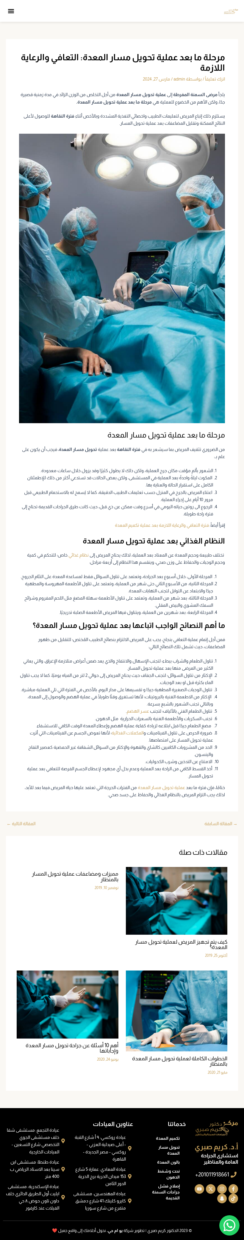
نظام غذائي (78, 555)
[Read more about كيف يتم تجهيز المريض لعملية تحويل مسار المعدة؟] (176, 900)
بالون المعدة (168, 1162)
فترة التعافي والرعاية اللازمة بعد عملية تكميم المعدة (162, 525)
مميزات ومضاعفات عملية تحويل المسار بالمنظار (75, 876)
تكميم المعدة (168, 1138)
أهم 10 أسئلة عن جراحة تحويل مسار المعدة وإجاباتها (72, 1048)
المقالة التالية (21, 824)
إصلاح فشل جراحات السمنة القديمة (166, 1192)
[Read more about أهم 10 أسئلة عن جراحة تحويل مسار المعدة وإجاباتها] (67, 1004)
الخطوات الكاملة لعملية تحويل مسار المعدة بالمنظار (179, 1061)
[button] (11, 11)
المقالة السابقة (220, 824)
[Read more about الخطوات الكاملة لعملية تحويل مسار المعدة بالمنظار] (176, 1010)
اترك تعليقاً (215, 79)
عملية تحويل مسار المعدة (161, 787)
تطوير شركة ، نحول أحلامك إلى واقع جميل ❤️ (98, 1230)
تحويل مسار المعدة (169, 1150)
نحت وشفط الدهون (168, 1174)
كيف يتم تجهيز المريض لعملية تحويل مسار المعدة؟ (181, 944)
